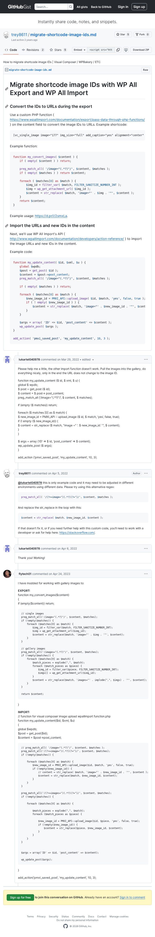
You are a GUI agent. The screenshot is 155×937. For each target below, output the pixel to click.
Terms (30, 916)
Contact (101, 916)
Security (53, 916)
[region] (77, 212)
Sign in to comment (132, 897)
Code (13, 49)
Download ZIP (141, 49)
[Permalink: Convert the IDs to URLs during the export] (7, 106)
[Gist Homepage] (19, 6)
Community (78, 916)
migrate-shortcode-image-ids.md (63, 34)
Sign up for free (20, 897)
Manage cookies (119, 916)
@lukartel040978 (30, 482)
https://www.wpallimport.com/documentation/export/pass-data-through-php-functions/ (77, 120)
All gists (82, 7)
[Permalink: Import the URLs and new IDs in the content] (7, 226)
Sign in (123, 7)
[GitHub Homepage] (65, 926)
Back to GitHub (101, 7)
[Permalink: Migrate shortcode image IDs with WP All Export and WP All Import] (7, 89)
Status (65, 916)
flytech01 (25, 573)
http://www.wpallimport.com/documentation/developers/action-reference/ (67, 239)
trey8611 (19, 34)
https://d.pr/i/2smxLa (51, 216)
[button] (118, 50)
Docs (91, 916)
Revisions (35, 49)
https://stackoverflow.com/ (77, 532)
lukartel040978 (29, 359)
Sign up (139, 7)
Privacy (41, 916)
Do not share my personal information (77, 920)
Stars (60, 49)
